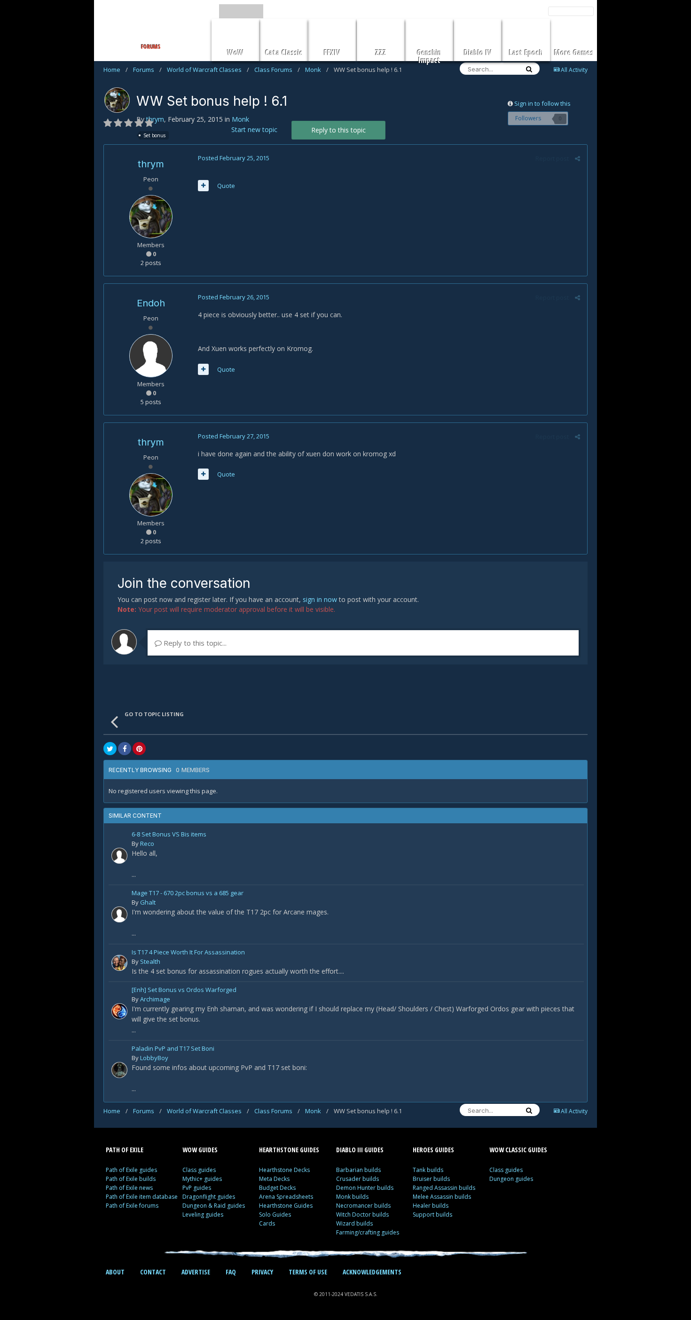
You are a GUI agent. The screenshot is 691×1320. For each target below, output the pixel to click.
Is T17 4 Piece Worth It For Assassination (188, 952)
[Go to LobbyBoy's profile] (119, 1070)
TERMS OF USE (308, 1271)
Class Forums (277, 69)
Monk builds (352, 1197)
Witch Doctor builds (362, 1214)
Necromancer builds (363, 1206)
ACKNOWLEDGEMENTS (372, 1271)
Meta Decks (274, 1179)
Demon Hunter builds (364, 1188)
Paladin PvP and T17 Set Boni (173, 1049)
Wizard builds (354, 1223)
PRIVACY (262, 1271)
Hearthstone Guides (286, 1206)
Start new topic (254, 129)
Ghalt (148, 902)
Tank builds (428, 1170)
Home (115, 69)
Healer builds (430, 1206)
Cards (267, 1223)
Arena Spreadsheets (286, 1197)
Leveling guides (202, 1214)
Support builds (432, 1214)
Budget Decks (277, 1188)
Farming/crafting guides (367, 1232)
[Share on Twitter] (110, 748)
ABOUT (115, 1271)
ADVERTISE (195, 1271)
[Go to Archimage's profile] (119, 1011)
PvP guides (196, 1188)
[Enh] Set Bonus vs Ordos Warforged (184, 990)
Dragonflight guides (208, 1197)
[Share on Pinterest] (139, 748)
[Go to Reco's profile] (119, 856)
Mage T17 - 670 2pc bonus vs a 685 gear (187, 893)
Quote (226, 185)
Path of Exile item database (142, 1197)
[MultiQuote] (203, 185)
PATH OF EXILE (124, 1149)
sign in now (320, 599)
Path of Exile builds (131, 1179)
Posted (233, 158)
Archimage (155, 999)
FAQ (231, 1271)
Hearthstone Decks (284, 1170)
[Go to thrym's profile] (117, 100)
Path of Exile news (129, 1188)
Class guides (199, 1170)
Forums (147, 69)
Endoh (151, 303)
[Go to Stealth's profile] (119, 963)
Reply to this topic (338, 129)
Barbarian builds (358, 1170)
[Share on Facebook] (124, 748)
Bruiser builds (431, 1179)
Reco (147, 843)
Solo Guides (275, 1214)
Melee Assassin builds (442, 1197)
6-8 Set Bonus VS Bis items (169, 834)
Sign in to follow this (542, 103)
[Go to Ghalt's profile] (119, 914)
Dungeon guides (511, 1179)
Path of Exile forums (132, 1206)
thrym (155, 119)
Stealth (150, 961)
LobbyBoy (154, 1058)
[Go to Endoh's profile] (151, 355)
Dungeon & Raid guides (213, 1206)
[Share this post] (577, 158)
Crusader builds (357, 1179)
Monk (317, 69)
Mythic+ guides (202, 1179)
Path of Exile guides (131, 1170)
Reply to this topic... (194, 643)
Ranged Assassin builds (444, 1188)
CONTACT (153, 1271)
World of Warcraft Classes (208, 69)
